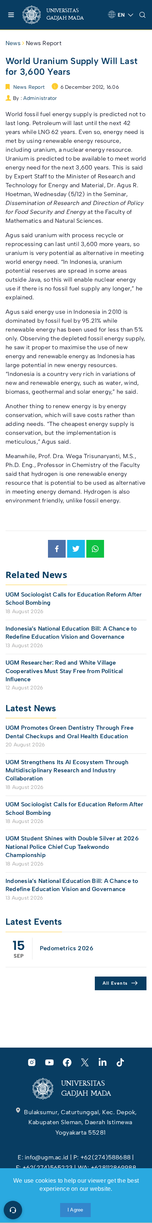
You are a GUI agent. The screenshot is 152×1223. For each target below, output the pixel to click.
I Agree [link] (75, 1210)
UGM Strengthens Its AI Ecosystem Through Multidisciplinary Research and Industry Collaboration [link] (67, 770)
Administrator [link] (40, 98)
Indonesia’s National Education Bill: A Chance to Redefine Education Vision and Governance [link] (71, 632)
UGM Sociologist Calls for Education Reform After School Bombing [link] (74, 598)
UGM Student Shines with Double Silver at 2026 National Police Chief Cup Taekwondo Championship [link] (72, 847)
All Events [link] (115, 983)
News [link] (13, 43)
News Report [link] (44, 43)
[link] (59, 15)
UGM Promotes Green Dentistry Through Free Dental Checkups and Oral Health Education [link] (70, 731)
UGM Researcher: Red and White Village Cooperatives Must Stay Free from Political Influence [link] (64, 671)
